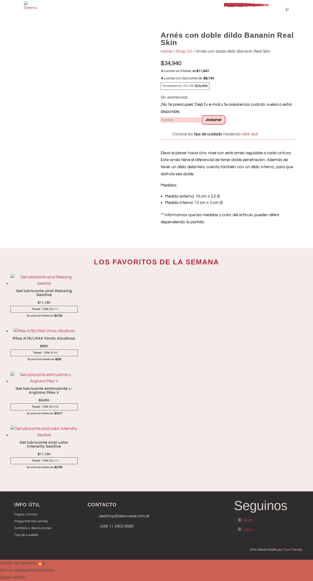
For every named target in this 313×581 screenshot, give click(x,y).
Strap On (183, 51)
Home (166, 51)
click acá (249, 134)
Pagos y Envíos (25, 514)
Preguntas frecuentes (31, 521)
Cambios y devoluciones (33, 528)
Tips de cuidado (26, 535)
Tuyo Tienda (292, 549)
